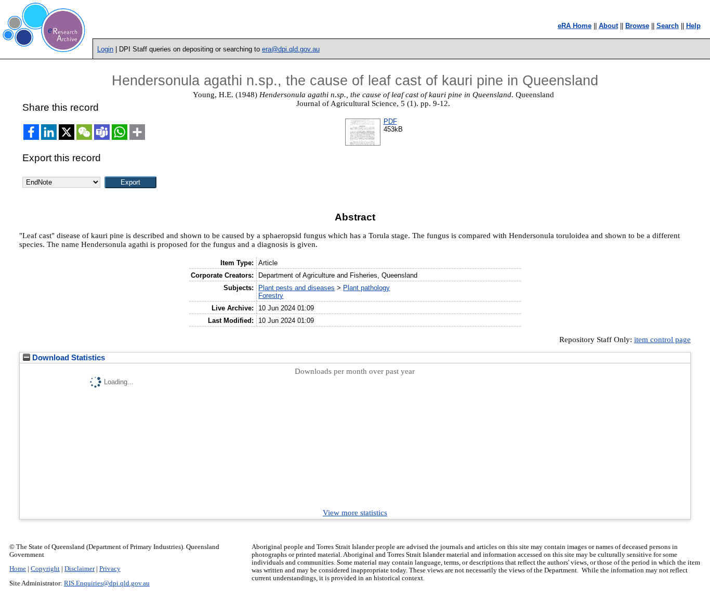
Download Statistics (67, 358)
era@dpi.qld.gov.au (291, 49)
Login (105, 49)
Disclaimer (79, 568)
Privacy (110, 568)
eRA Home (574, 26)
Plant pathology (366, 288)
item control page (662, 339)
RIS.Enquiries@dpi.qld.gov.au (107, 583)
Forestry (270, 295)
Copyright (45, 568)
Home (17, 568)
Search (667, 26)
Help (693, 26)
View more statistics (355, 512)
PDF (390, 121)
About (608, 26)
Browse (637, 26)
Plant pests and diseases (296, 288)
